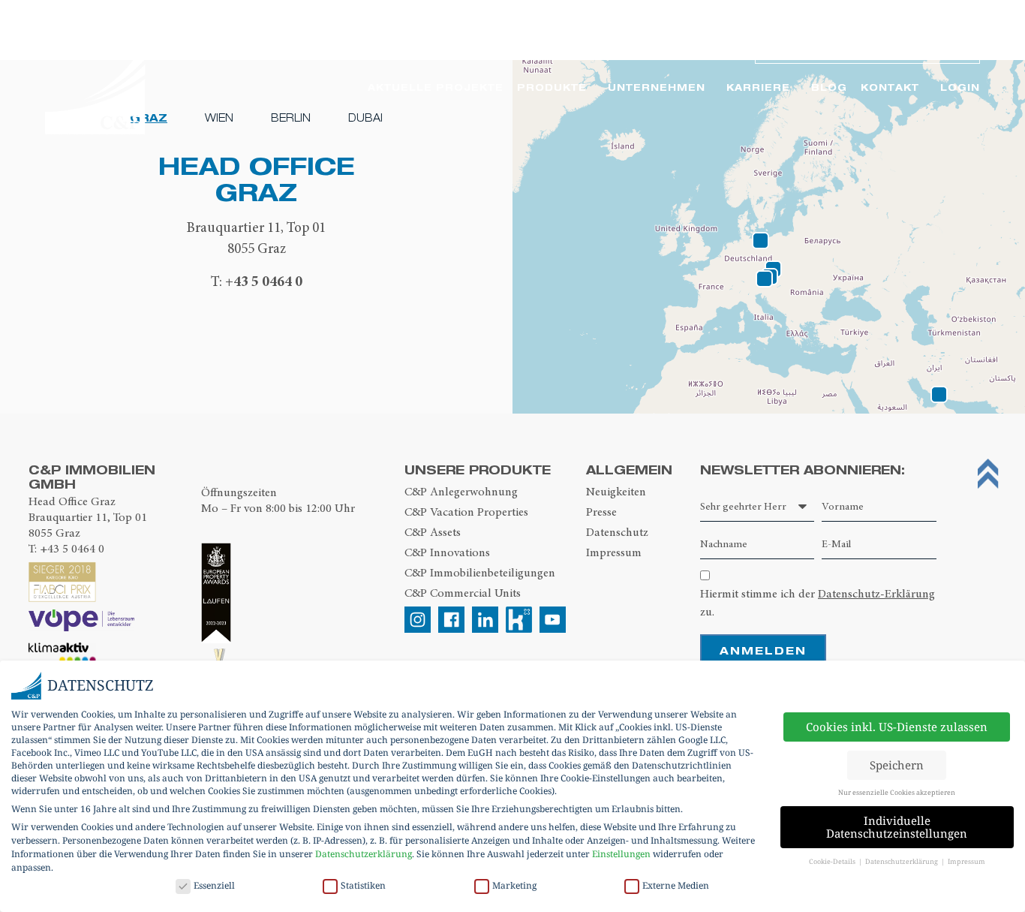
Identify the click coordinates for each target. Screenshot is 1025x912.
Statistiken (363, 885)
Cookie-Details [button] (833, 861)
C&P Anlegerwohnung (461, 492)
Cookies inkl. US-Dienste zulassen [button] (896, 726)
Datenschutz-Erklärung (876, 593)
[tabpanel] (256, 222)
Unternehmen (656, 87)
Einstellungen (621, 853)
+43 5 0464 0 (263, 281)
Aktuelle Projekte (435, 87)
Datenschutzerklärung (363, 853)
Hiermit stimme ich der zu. (817, 602)
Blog (829, 87)
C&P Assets (432, 532)
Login (960, 87)
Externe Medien (675, 885)
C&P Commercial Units (462, 593)
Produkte (552, 87)
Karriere (758, 87)
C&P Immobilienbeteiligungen (479, 573)
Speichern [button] (897, 764)
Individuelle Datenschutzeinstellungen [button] (896, 827)
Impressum (614, 552)
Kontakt (890, 87)
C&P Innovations (447, 552)
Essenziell (214, 885)
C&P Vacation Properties (466, 512)
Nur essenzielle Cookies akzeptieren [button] (896, 792)
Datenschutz (617, 532)
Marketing (514, 885)
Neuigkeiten (616, 492)
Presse (601, 512)
